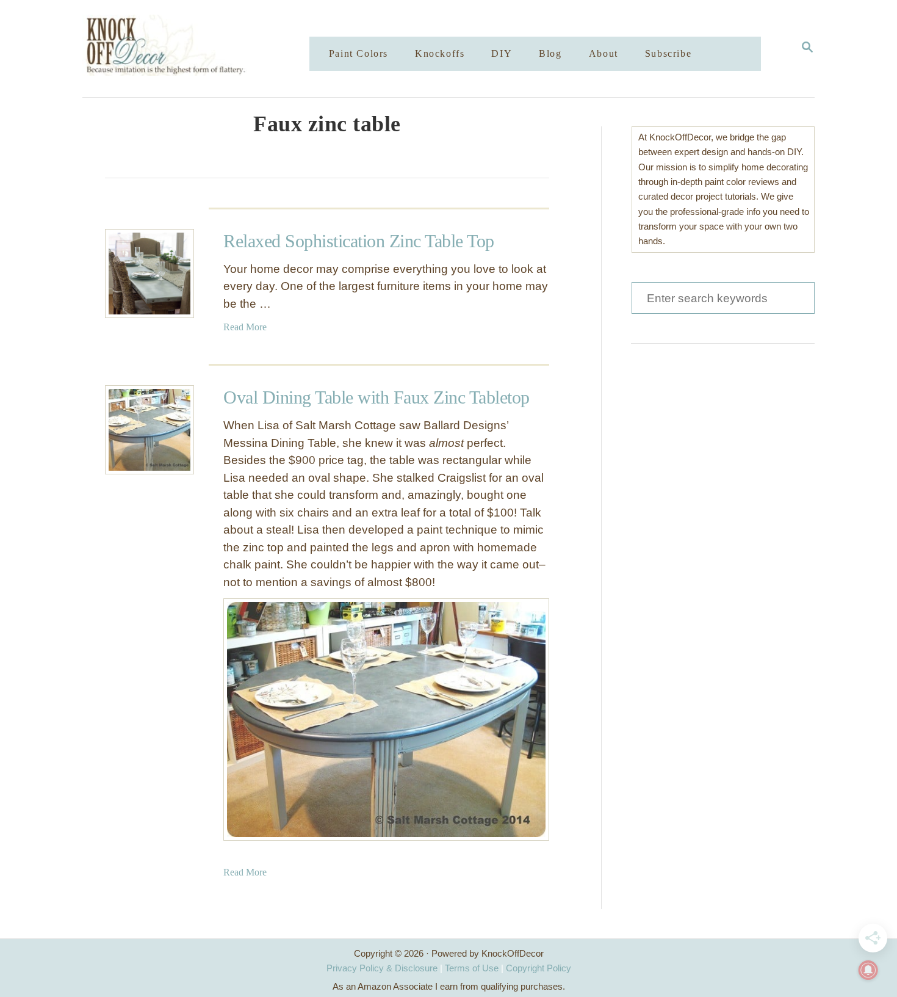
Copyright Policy (538, 968)
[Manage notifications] (868, 970)
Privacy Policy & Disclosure (382, 968)
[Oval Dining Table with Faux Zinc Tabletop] (149, 429)
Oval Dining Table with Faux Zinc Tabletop (376, 397)
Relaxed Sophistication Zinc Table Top (358, 241)
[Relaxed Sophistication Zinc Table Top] (149, 273)
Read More (245, 327)
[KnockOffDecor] (205, 48)
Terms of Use (472, 968)
